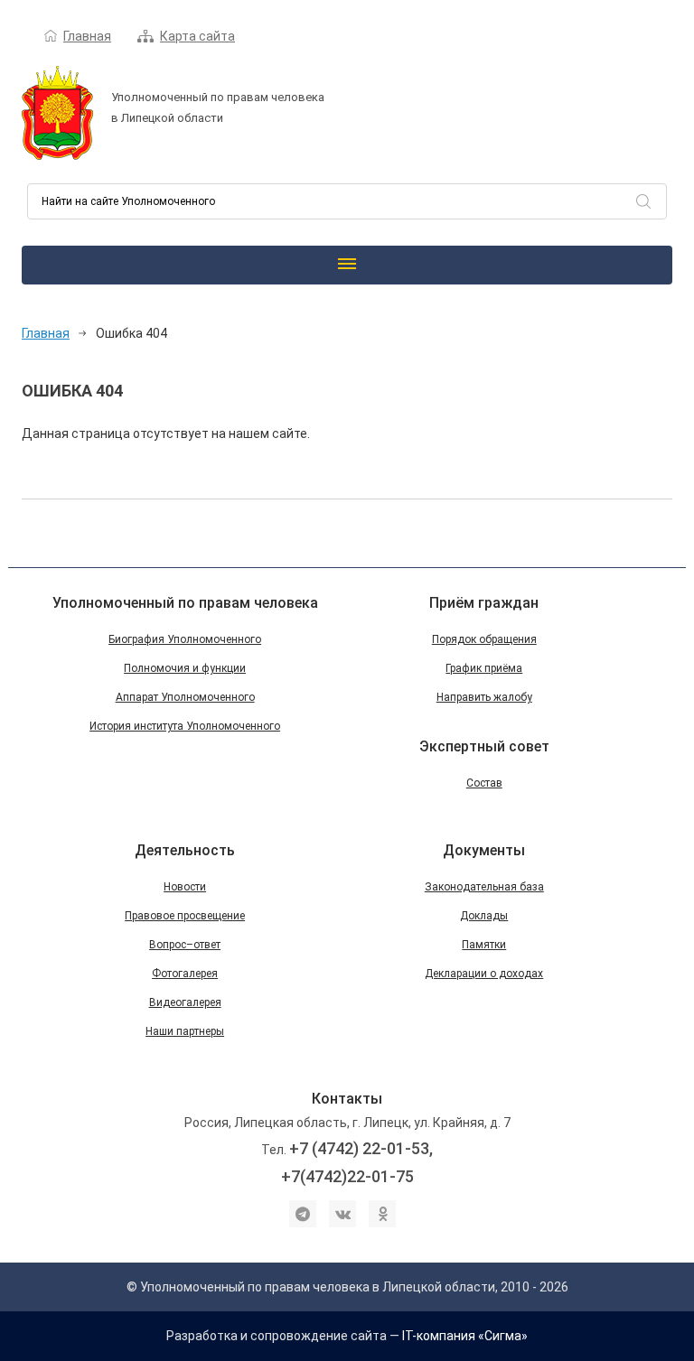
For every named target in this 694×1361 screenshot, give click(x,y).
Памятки (484, 944)
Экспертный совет (484, 746)
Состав (484, 783)
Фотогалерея (185, 973)
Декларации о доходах (484, 973)
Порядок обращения (484, 639)
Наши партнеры (184, 1031)
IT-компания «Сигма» (465, 1335)
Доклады (484, 915)
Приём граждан (484, 602)
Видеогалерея (185, 1002)
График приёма (483, 668)
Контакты (347, 1098)
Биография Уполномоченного (184, 639)
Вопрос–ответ (184, 944)
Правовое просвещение (185, 915)
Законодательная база (484, 887)
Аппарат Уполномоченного (185, 697)
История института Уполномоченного (184, 726)
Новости (185, 887)
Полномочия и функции (185, 668)
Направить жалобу (484, 697)
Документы (484, 850)
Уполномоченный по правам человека (185, 602)
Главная (87, 36)
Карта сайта (197, 36)
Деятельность (185, 850)
